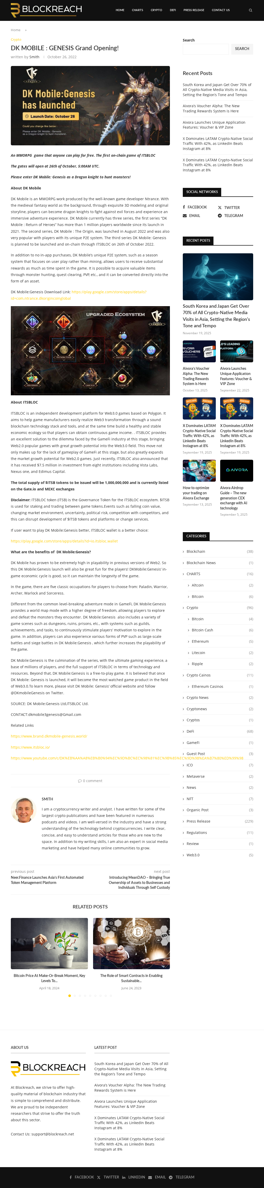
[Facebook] (230, 32)
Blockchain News (220, 562)
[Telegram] (251, 32)
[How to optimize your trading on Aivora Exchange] (199, 471)
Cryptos (220, 719)
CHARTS (137, 10)
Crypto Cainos (220, 675)
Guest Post (220, 753)
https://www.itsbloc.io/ (30, 747)
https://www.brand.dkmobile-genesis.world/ (49, 736)
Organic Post (220, 809)
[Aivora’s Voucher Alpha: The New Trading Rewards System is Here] (199, 351)
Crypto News (220, 697)
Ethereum (222, 641)
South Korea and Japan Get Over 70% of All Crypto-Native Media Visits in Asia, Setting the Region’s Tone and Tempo (217, 89)
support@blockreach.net (52, 1134)
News (220, 787)
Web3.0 (220, 854)
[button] (17, 957)
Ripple (222, 663)
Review (220, 843)
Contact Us (221, 10)
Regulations (220, 832)
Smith (34, 56)
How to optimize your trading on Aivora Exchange (196, 493)
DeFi (173, 10)
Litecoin (222, 652)
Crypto (156, 10)
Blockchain (220, 551)
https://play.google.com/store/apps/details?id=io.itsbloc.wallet (64, 541)
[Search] (250, 10)
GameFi (220, 742)
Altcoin (222, 585)
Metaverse (220, 776)
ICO (220, 765)
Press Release (194, 10)
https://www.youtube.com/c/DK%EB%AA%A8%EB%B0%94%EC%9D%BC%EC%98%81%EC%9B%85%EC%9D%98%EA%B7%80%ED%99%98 (127, 758)
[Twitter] (235, 32)
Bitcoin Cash (222, 630)
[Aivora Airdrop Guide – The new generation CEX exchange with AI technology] (236, 471)
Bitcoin (222, 596)
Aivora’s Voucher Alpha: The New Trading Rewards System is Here (211, 108)
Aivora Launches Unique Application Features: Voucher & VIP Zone (214, 125)
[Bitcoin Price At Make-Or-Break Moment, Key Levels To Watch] (49, 943)
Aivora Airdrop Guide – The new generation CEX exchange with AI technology (233, 498)
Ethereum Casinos (222, 686)
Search (242, 49)
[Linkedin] (240, 32)
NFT (220, 798)
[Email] (246, 32)
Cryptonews (220, 708)
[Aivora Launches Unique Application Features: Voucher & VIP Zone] (236, 351)
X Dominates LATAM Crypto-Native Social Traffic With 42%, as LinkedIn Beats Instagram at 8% (218, 143)
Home (120, 10)
